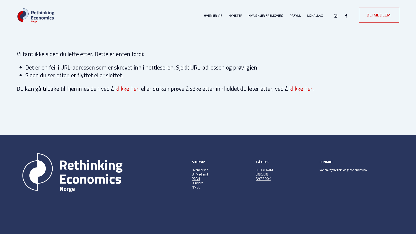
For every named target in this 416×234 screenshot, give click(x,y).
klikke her (126, 88)
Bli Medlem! (200, 174)
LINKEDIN (262, 174)
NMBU (196, 187)
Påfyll (196, 179)
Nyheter (235, 16)
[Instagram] (335, 15)
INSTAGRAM (264, 170)
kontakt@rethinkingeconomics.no (343, 170)
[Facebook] (346, 15)
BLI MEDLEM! (379, 15)
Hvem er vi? (200, 170)
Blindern (197, 183)
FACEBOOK (263, 179)
